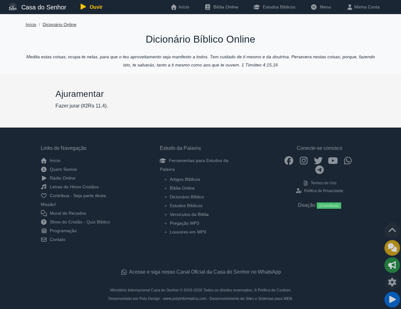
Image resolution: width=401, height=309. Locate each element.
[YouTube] (333, 160)
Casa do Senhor (42, 7)
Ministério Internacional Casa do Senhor (144, 290)
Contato (57, 239)
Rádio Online (62, 178)
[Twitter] (318, 160)
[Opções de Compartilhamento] (392, 265)
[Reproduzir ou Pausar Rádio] (392, 299)
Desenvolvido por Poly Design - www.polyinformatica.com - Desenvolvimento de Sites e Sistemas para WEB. (200, 298)
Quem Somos (63, 169)
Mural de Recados (67, 213)
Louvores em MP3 (188, 231)
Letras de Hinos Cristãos (74, 186)
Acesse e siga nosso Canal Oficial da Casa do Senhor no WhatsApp (204, 272)
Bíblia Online (225, 6)
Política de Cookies (274, 290)
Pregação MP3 (184, 223)
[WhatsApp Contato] (347, 160)
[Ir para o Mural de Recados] (392, 248)
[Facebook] (289, 160)
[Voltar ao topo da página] (392, 230)
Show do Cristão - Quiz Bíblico (79, 221)
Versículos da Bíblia (189, 214)
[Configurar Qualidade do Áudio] (392, 282)
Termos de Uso (323, 183)
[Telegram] (319, 169)
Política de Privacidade (323, 191)
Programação (63, 230)
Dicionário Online (59, 24)
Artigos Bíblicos (185, 179)
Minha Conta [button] (366, 6)
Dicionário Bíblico (187, 196)
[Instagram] (303, 160)
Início (31, 24)
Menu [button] (324, 6)
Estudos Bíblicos (278, 6)
